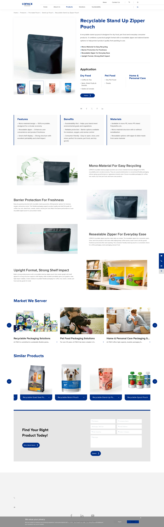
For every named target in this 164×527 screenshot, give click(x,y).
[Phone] (129, 2)
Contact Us (116, 2)
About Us (56, 7)
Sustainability (96, 7)
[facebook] (71, 516)
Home (45, 7)
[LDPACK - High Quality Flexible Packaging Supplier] (27, 5)
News (105, 2)
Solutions (82, 7)
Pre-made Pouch (34, 13)
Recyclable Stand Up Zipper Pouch (67, 13)
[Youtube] (93, 516)
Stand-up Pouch (47, 13)
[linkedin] (82, 516)
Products (69, 7)
